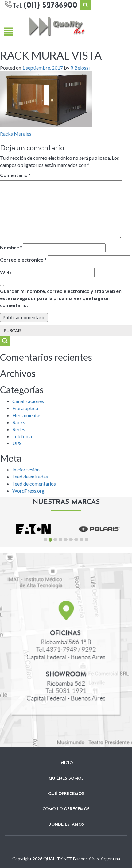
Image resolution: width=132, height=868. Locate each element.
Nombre (11, 247)
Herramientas (26, 415)
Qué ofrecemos (66, 794)
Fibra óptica (25, 408)
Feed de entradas (30, 476)
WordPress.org (28, 491)
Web (5, 272)
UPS (16, 443)
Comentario (15, 175)
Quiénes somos (66, 779)
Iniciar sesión (26, 469)
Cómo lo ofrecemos (66, 809)
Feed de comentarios (34, 483)
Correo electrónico (23, 260)
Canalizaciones (28, 401)
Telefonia (22, 436)
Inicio (66, 763)
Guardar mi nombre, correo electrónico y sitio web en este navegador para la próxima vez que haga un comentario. (61, 298)
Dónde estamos (66, 825)
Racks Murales (15, 133)
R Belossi (80, 68)
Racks (18, 422)
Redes (18, 429)
